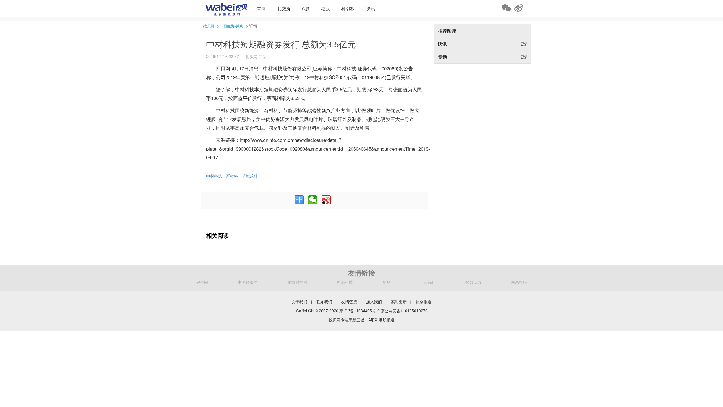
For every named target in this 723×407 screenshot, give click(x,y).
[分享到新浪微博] (326, 199)
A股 (306, 8)
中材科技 (214, 176)
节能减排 (250, 176)
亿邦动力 (473, 282)
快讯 (370, 8)
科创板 (348, 8)
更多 (524, 43)
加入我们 (374, 301)
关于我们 (299, 301)
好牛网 (202, 282)
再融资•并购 (233, 26)
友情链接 (349, 301)
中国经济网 (248, 282)
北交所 (284, 8)
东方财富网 (297, 282)
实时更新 (399, 301)
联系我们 (324, 301)
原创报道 (424, 301)
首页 (261, 8)
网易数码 (519, 282)
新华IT (388, 282)
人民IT (429, 282)
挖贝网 (208, 26)
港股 (325, 8)
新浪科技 (345, 282)
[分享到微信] (312, 199)
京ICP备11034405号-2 (359, 310)
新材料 (232, 176)
